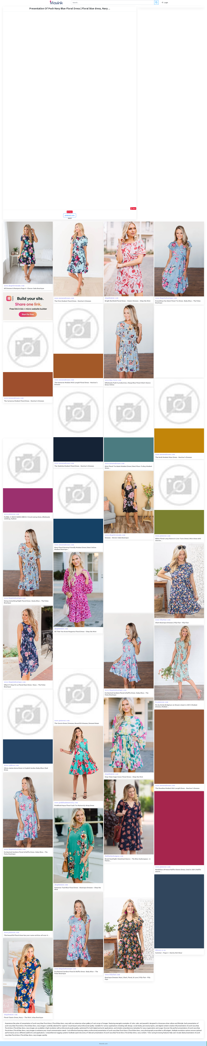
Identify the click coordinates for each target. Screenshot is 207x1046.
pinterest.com (70, 215)
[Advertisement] (172, 342)
